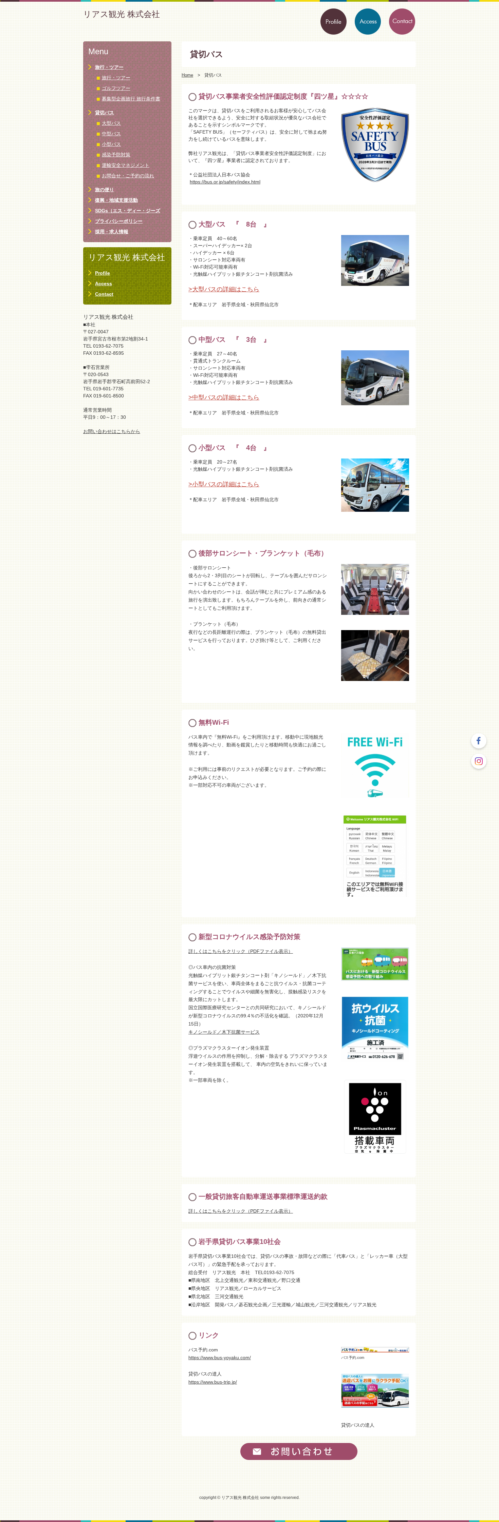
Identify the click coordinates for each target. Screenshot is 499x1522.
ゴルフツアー (116, 88)
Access (103, 283)
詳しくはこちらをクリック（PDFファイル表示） (240, 951)
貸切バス (104, 112)
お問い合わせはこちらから (111, 431)
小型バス (111, 144)
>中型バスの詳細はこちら (223, 397)
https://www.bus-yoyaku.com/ (219, 1357)
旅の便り (104, 189)
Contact (104, 294)
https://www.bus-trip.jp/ (212, 1382)
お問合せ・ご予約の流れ (128, 175)
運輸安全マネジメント (125, 165)
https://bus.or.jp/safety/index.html (225, 181)
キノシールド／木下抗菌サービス (224, 1032)
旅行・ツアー (109, 67)
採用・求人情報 (111, 231)
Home (187, 75)
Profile (102, 273)
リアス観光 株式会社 (121, 14)
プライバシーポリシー (119, 221)
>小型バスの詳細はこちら (223, 484)
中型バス (111, 133)
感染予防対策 (116, 154)
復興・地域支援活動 (116, 200)
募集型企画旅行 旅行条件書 (131, 98)
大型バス (111, 123)
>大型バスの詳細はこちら (223, 289)
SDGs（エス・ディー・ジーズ (127, 210)
